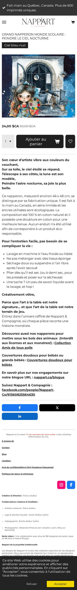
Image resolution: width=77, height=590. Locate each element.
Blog (4, 454)
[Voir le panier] (73, 22)
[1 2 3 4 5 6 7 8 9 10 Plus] (8, 141)
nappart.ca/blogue (49, 377)
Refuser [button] (31, 584)
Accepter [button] (60, 584)
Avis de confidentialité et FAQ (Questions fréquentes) (28, 467)
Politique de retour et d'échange (17, 474)
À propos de (8, 441)
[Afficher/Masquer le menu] (4, 22)
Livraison (6, 461)
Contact (6, 447)
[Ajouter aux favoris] (70, 141)
